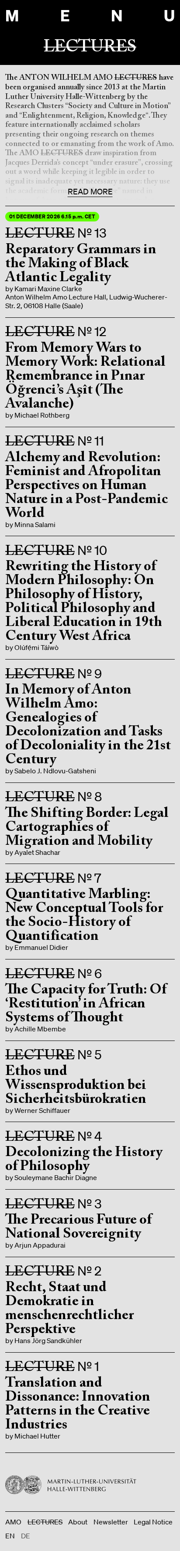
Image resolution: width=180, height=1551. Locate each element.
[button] (90, 261)
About (77, 1522)
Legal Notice (153, 1522)
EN (10, 1536)
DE (25, 1536)
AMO (13, 1522)
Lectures (45, 1522)
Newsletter (110, 1522)
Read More (90, 191)
